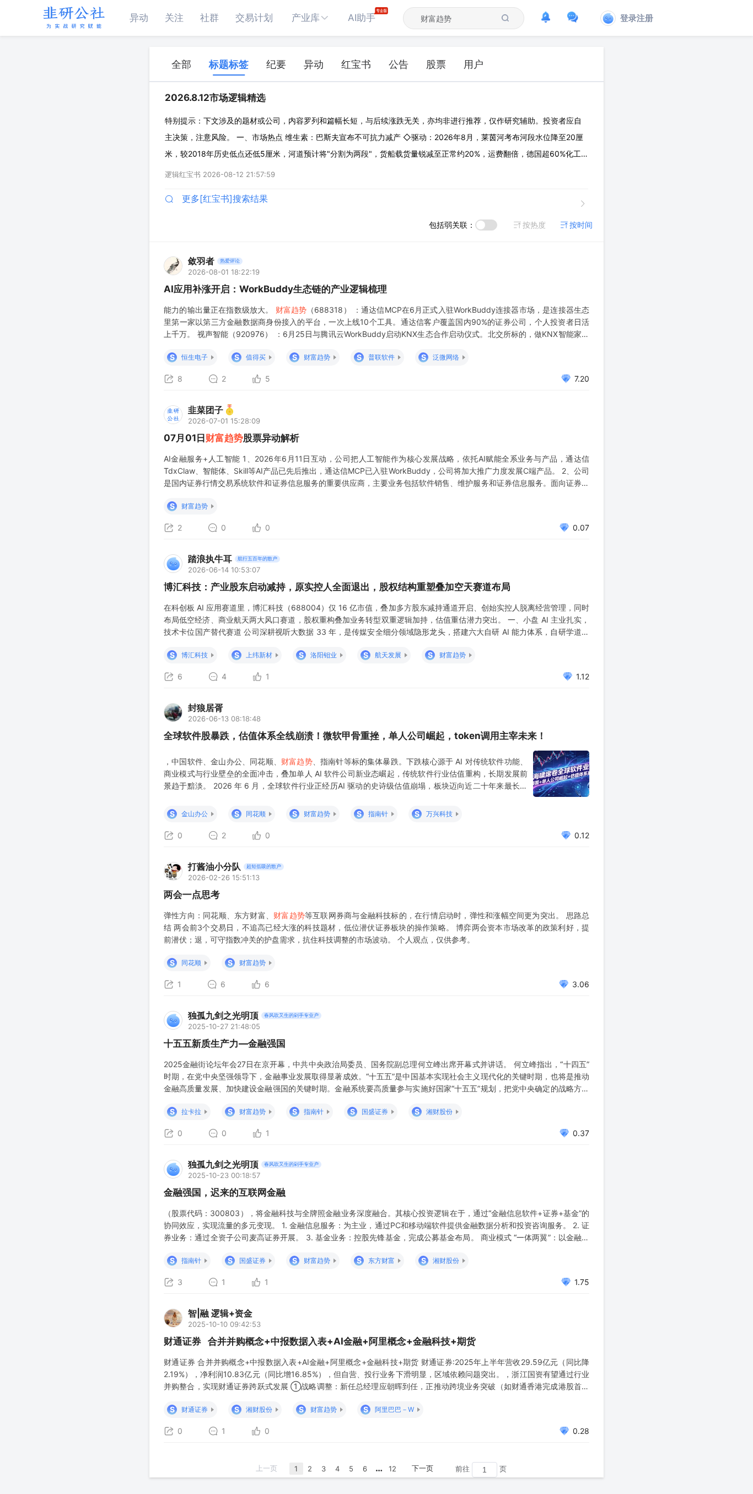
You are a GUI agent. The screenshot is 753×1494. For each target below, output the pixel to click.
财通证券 (194, 1409)
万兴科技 (439, 814)
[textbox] (457, 19)
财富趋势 (317, 357)
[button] (310, 18)
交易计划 (254, 17)
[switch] (486, 225)
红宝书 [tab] (356, 64)
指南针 (378, 814)
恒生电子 (194, 357)
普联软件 (381, 357)
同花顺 (256, 814)
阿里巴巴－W (394, 1409)
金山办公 (194, 814)
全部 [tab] (181, 64)
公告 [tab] (398, 64)
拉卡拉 (191, 1111)
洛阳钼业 (323, 655)
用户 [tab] (473, 64)
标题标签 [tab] (229, 64)
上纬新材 (259, 655)
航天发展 (388, 655)
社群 (209, 17)
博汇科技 (194, 655)
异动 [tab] (314, 64)
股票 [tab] (436, 64)
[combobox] (457, 18)
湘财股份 (439, 1111)
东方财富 (381, 1260)
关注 (174, 17)
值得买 (256, 357)
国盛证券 (375, 1111)
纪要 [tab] (276, 64)
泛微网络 (446, 357)
